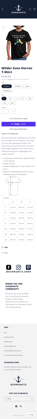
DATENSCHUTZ (9, 337)
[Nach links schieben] (14, 64)
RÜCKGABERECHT (10, 346)
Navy (27, 86)
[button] (2, 9)
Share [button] (6, 253)
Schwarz (7, 86)
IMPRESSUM (8, 342)
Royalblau (7, 91)
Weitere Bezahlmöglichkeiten (18, 129)
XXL (30, 98)
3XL (5, 103)
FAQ (5, 333)
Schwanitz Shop (20, 415)
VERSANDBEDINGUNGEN (12, 351)
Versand (10, 79)
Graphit (18, 86)
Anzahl (3, 107)
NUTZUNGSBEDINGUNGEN (13, 355)
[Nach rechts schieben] (23, 64)
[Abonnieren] (31, 398)
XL (23, 98)
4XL (12, 103)
